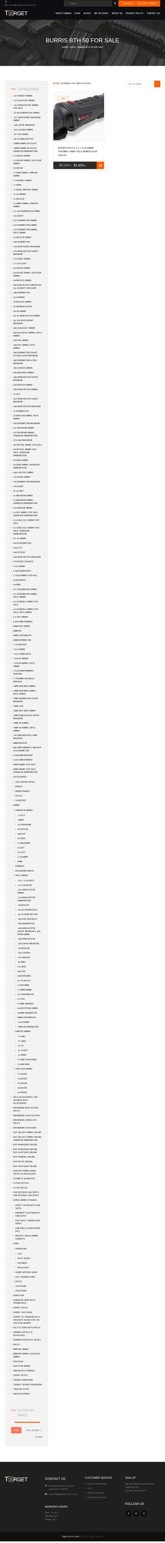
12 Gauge (22, 1073)
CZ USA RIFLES (20, 1187)
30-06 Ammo (19, 311)
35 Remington (21, 411)
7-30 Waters (20, 644)
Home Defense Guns (26, 1272)
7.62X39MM (23, 1022)
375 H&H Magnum (22, 440)
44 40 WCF (18, 490)
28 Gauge (22, 1087)
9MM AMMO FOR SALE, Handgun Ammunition (25, 771)
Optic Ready (24, 1258)
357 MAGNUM (24, 824)
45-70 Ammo (19, 538)
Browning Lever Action (26, 1115)
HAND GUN (18, 1295)
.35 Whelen (23, 948)
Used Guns (21, 1290)
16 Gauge (18, 167)
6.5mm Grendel (25, 1003)
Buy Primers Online (24, 1156)
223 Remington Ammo (25, 224)
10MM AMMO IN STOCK (25, 143)
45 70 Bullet (24, 980)
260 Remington (21, 241)
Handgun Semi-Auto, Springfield (24, 1301)
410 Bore (22, 1092)
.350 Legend (23, 952)
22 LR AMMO (19, 194)
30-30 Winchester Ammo (26, 315)
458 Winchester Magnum (27, 556)
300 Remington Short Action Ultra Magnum (25, 354)
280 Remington (21, 292)
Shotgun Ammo (23, 1068)
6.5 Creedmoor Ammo (25, 589)
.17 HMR (21, 1041)
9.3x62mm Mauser (23, 755)
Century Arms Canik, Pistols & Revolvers (24, 1172)
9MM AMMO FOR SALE (24, 764)
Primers (19, 866)
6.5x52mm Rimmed (23, 621)
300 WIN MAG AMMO (23, 372)
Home (65, 47)
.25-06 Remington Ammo (26, 112)
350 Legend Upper (25, 781)
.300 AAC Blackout (27, 918)
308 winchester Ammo (25, 389)
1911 (19, 1253)
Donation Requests (96, 1492)
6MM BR (17, 630)
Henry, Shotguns (22, 1312)
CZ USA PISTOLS (21, 1182)
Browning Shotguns (24, 1127)
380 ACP (21, 833)
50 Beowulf (19, 580)
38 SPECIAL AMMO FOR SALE (27, 444)
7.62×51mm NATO (22, 653)
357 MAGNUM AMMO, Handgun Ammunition (25, 434)
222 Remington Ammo (25, 220)
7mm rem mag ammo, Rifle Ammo (24, 692)
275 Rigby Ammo (22, 258)
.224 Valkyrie (24, 885)
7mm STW (18, 706)
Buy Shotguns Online (25, 1166)
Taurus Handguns (23, 1379)
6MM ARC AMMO (21, 626)
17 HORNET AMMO (22, 180)
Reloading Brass (24, 870)
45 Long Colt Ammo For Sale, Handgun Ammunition (26, 530)
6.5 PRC (21, 998)
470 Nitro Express (23, 561)
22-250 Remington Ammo (26, 211)
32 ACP (16, 394)
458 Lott (18, 547)
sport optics (20, 1375)
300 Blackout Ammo (24, 327)
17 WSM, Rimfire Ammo (25, 189)
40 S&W (21, 838)
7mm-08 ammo (21, 722)
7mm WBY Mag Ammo (24, 710)
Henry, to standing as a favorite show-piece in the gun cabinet (26, 1319)
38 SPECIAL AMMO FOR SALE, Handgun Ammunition (24, 452)
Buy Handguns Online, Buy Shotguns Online (25, 1151)
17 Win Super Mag (27, 1059)
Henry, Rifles (20, 1307)
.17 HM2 (21, 1036)
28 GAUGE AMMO (21, 267)
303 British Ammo (23, 384)
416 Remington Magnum (26, 481)
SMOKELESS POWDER (24, 1370)
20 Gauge (22, 1083)
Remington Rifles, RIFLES (27, 1339)
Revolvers (23, 1267)
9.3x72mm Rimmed (23, 759)
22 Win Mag (23, 1064)
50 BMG (17, 584)
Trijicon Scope (21, 1389)
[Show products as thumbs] (54, 83)
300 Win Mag (24, 975)
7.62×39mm (19, 649)
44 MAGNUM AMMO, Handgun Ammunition (25, 502)
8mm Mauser (20, 742)
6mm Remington (22, 639)
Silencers (20, 800)
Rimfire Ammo (23, 1031)
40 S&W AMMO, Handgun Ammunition (26, 466)
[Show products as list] (58, 83)
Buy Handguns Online (25, 1144)
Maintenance (22, 791)
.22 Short (22, 1050)
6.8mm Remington (27, 1012)
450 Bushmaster (22, 543)
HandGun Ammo (24, 810)
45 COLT (21, 852)
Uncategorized (21, 1393)
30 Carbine (19, 297)
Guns (16, 1243)
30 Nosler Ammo (22, 301)
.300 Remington (25, 923)
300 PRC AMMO (21, 340)
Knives (19, 786)
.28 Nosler (23, 905)
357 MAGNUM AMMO (23, 427)
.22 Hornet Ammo (23, 95)
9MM (19, 861)
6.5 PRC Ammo (20, 616)
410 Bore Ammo (21, 476)
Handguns (21, 1248)
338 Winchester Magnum (27, 406)
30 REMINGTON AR (22, 306)
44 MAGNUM (23, 842)
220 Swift (18, 215)
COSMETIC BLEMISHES (24, 1178)
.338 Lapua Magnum (24, 124)
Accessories (20, 776)
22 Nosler (18, 198)
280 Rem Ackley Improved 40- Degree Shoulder (27, 286)
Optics (19, 795)
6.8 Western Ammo (27, 1008)
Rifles (18, 1281)
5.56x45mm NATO (22, 570)
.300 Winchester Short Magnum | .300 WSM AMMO (28, 931)
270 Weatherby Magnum (26, 246)
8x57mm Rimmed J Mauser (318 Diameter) (27, 749)
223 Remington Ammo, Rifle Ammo (25, 231)
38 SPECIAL (23, 829)
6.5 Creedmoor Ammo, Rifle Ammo (25, 595)
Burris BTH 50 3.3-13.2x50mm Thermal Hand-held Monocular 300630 (77, 151)
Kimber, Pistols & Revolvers (23, 1334)
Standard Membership (97, 1483)
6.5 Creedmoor (25, 994)
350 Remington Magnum (26, 423)
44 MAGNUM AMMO (23, 495)
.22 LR (20, 1045)
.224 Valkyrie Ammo (24, 100)
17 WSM (17, 184)
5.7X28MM (22, 856)
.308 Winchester (26, 938)
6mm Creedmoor (22, 635)
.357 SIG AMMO (21, 134)
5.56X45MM (23, 985)
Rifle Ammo (21, 875)
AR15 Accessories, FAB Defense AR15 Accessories (25, 1100)
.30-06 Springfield (27, 909)
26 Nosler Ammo (22, 237)
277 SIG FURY (19, 263)
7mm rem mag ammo (24, 686)
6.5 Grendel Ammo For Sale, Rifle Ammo (25, 611)
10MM (20, 819)
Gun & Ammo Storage (25, 1199)
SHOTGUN (18, 1361)
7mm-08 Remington (28, 1026)
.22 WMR (21, 1054)
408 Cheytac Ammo (23, 472)
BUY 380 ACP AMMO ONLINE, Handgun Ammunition (27, 1138)
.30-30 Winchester (27, 914)
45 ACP (20, 847)
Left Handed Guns (25, 1276)
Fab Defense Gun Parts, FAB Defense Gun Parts (26, 1194)
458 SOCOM (19, 552)
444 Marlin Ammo (23, 507)
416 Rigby (18, 486)
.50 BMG (21, 961)
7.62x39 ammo (20, 658)
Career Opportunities (96, 1497)
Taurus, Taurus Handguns (27, 1384)
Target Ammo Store (70, 1536)
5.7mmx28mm (24, 989)
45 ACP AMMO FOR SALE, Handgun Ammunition (25, 514)
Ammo (16, 804)
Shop (73, 47)
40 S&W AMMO (20, 460)
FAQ (89, 1488)
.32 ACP (21, 815)
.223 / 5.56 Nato (25, 880)
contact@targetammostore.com (63, 1494)
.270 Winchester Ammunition (26, 899)
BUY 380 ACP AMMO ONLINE (27, 1132)
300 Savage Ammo (23, 367)
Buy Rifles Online (23, 1161)
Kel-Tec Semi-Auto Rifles (26, 1327)
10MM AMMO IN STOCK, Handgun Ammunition (25, 150)
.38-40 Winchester (23, 138)
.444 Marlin (23, 957)
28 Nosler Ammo (22, 280)
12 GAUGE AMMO (21, 155)
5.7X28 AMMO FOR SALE (25, 575)
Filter (16, 1430)
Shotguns (20, 1286)
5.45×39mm (19, 566)
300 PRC (21, 971)
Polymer (22, 1262)
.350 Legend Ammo (23, 129)
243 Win (21, 966)
